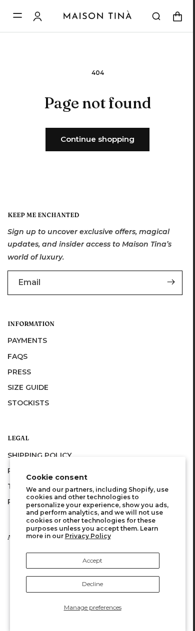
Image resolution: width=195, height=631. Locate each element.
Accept (92, 560)
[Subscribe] (169, 282)
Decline (92, 584)
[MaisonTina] (97, 16)
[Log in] (37, 16)
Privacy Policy (88, 536)
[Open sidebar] (17, 16)
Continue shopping (94, 139)
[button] (149, 16)
